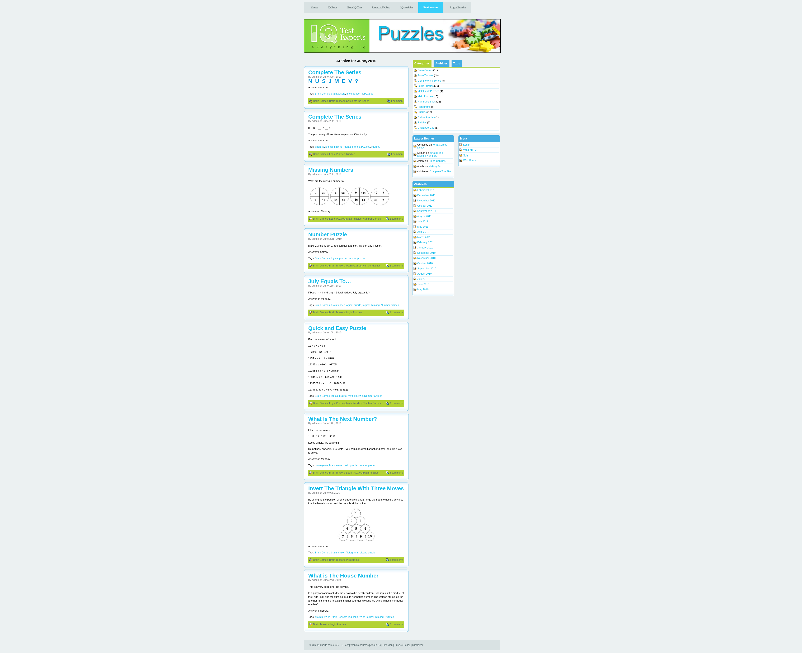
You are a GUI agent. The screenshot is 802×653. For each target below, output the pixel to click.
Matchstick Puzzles (428, 91)
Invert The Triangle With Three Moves (356, 488)
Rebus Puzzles (426, 117)
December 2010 (426, 252)
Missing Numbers (330, 170)
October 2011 (425, 205)
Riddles (375, 146)
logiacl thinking (334, 146)
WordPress (469, 160)
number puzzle (356, 258)
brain (318, 146)
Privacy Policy (402, 645)
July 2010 (422, 279)
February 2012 (425, 190)
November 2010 (426, 258)
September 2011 (426, 211)
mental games (352, 146)
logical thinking (371, 305)
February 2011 (425, 242)
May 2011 (422, 226)
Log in (466, 144)
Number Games (372, 218)
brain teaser (337, 305)
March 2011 (424, 237)
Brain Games (322, 93)
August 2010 (424, 273)
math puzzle (351, 465)
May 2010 (423, 289)
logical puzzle (339, 258)
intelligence (353, 93)
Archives (441, 63)
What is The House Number (343, 575)
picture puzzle (368, 552)
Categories (422, 63)
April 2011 (423, 231)
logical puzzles (356, 617)
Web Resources (359, 645)
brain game (321, 465)
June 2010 (423, 284)
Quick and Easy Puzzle (337, 328)
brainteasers (338, 93)
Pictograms (352, 552)
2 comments (396, 218)
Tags (456, 63)
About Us (375, 645)
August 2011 (424, 216)
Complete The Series (334, 72)
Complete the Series (357, 101)
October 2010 (425, 263)
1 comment (397, 101)
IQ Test (345, 645)
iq (362, 93)
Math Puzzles (354, 218)
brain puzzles (322, 617)
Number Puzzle (327, 234)
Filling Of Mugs (437, 161)
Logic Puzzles (337, 154)
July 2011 (422, 221)
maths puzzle (355, 395)
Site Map (388, 645)
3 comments (396, 403)
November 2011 (426, 200)
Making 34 (434, 166)
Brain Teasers (337, 101)
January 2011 (425, 247)
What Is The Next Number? (342, 419)
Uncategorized (426, 127)
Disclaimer (418, 645)
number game (367, 465)
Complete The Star (440, 171)
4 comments (396, 472)
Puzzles (368, 93)
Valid (470, 150)
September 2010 (426, 268)
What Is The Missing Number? (430, 154)
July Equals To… (329, 281)
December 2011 (426, 195)
